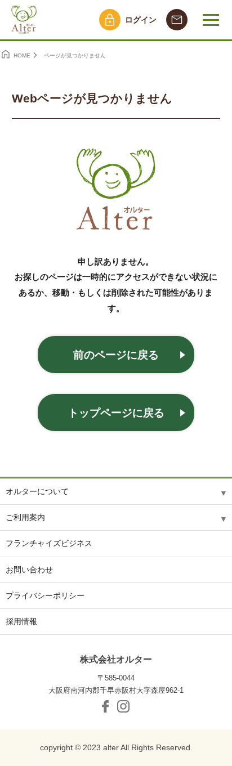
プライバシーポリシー (45, 595)
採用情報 (21, 621)
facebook (105, 706)
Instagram (123, 706)
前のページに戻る (116, 355)
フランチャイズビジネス (49, 543)
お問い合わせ (29, 569)
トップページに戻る (116, 413)
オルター (22, 20)
